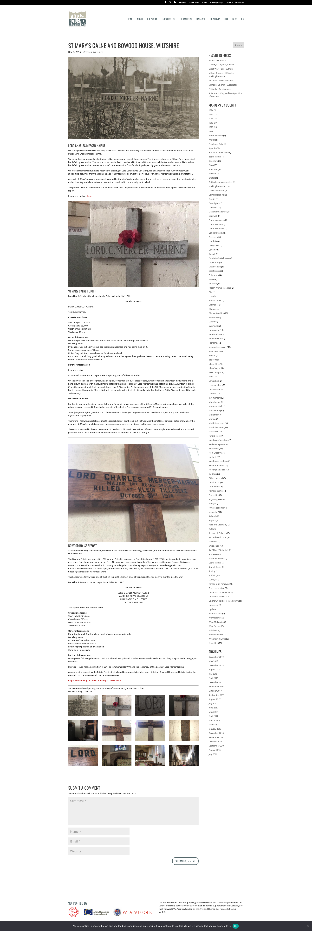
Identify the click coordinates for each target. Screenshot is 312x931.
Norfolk (212, 456)
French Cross (215, 300)
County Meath (216, 232)
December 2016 (216, 733)
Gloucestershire (216, 313)
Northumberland (217, 465)
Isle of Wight (215, 368)
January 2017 (215, 728)
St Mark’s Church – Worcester (223, 84)
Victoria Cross (215, 613)
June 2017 (213, 707)
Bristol (212, 177)
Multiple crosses (216, 423)
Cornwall (213, 215)
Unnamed (213, 605)
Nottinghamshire (217, 469)
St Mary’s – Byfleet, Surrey (221, 64)
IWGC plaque (215, 372)
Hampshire (214, 330)
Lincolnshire (214, 389)
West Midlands (216, 621)
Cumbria (213, 241)
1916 (211, 118)
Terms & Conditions (234, 3)
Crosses (87, 52)
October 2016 (215, 741)
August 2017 (215, 699)
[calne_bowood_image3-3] (183, 716)
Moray (212, 418)
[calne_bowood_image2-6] (116, 741)
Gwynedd (213, 325)
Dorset (212, 253)
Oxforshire (214, 486)
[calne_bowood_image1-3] (183, 741)
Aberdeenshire (216, 135)
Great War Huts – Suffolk (221, 68)
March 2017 (214, 720)
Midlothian (214, 414)
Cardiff (212, 198)
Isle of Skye (214, 363)
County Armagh (216, 220)
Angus (212, 139)
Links (204, 3)
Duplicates (214, 262)
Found (212, 296)
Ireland (212, 355)
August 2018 (215, 669)
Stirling (212, 571)
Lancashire (214, 380)
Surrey (212, 579)
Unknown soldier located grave (224, 600)
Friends (182, 3)
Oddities (213, 473)
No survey (214, 448)
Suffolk (212, 575)
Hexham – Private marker (221, 80)
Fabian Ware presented (220, 287)
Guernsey (213, 317)
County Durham (216, 228)
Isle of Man (214, 359)
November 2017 (216, 686)
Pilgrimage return (217, 499)
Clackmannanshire (218, 211)
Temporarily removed (219, 583)
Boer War (213, 169)
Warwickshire (215, 617)
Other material (216, 478)
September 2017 (216, 694)
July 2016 (213, 754)
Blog (234, 19)
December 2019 (216, 656)
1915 (211, 114)
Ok (235, 926)
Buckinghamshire (217, 186)
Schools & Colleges (218, 533)
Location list (169, 19)
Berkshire (213, 160)
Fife (210, 292)
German (212, 304)
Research (200, 19)
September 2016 (216, 745)
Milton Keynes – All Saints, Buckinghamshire (221, 75)
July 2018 (213, 673)
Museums (213, 431)
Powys (212, 503)
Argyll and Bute (216, 144)
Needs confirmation (218, 440)
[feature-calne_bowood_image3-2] (116, 716)
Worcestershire (216, 634)
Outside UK (214, 482)
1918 (211, 127)
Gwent (212, 321)
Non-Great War (216, 452)
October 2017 (215, 690)
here (89, 196)
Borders (212, 173)
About (140, 19)
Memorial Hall (215, 406)
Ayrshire (213, 148)
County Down (215, 224)
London (212, 393)
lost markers (215, 397)
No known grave (217, 444)
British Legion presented (220, 182)
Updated (213, 609)
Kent (211, 376)
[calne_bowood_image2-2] (83, 741)
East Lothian (215, 266)
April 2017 (213, 716)
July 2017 (213, 703)
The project (152, 19)
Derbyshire (214, 245)
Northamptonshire (218, 461)
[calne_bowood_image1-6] (150, 741)
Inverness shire (216, 351)
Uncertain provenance (219, 592)
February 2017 (215, 724)
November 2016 (216, 737)
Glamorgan (214, 308)
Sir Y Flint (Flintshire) (218, 550)
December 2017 (216, 682)
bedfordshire (215, 156)
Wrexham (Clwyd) (217, 638)
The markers (186, 19)
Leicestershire (215, 385)
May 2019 (213, 661)
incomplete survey (218, 347)
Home (130, 19)
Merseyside (214, 410)
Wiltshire (98, 52)
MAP (226, 19)
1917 (211, 122)
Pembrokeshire (216, 490)
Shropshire (214, 545)
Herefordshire (215, 334)
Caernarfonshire (216, 190)
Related (212, 516)
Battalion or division (218, 152)
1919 (211, 131)
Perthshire (214, 495)
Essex (211, 279)
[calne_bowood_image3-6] (83, 766)
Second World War (218, 537)
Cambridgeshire (216, 194)
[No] (308, 926)
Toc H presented (217, 588)
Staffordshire (215, 562)
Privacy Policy (216, 3)
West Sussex (215, 626)
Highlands (213, 342)
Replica (212, 520)
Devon (212, 249)
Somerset (213, 554)
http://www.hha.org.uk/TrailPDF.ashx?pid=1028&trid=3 (94, 680)
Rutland (212, 528)
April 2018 (213, 678)
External (213, 283)
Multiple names (216, 427)
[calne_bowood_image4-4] (150, 766)
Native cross (215, 435)
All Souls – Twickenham (220, 89)
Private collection (217, 507)
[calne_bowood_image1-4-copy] (83, 716)
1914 (211, 110)
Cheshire (213, 207)
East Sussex (214, 270)
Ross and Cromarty (218, 524)
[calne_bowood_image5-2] (116, 766)
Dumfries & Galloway (219, 258)
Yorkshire (213, 643)
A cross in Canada (217, 60)
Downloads (194, 3)
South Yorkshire (216, 558)
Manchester (214, 402)
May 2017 (213, 711)
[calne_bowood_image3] (183, 766)
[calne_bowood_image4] (150, 716)
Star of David (215, 566)
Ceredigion (214, 203)
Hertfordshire (215, 338)
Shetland (213, 541)
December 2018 (216, 665)
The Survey (214, 19)
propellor (213, 511)
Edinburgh (214, 275)
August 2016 (215, 749)
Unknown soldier (217, 596)
